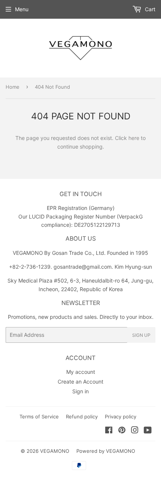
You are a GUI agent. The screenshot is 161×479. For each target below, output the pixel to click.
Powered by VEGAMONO (105, 451)
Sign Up (141, 335)
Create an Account (80, 381)
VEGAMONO (54, 451)
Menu (21, 9)
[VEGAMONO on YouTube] (148, 431)
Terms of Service (39, 416)
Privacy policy (120, 416)
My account (80, 372)
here (133, 138)
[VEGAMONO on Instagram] (135, 431)
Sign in (80, 391)
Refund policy (82, 416)
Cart (149, 9)
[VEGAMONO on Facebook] (109, 431)
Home (12, 87)
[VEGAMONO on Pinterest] (122, 431)
